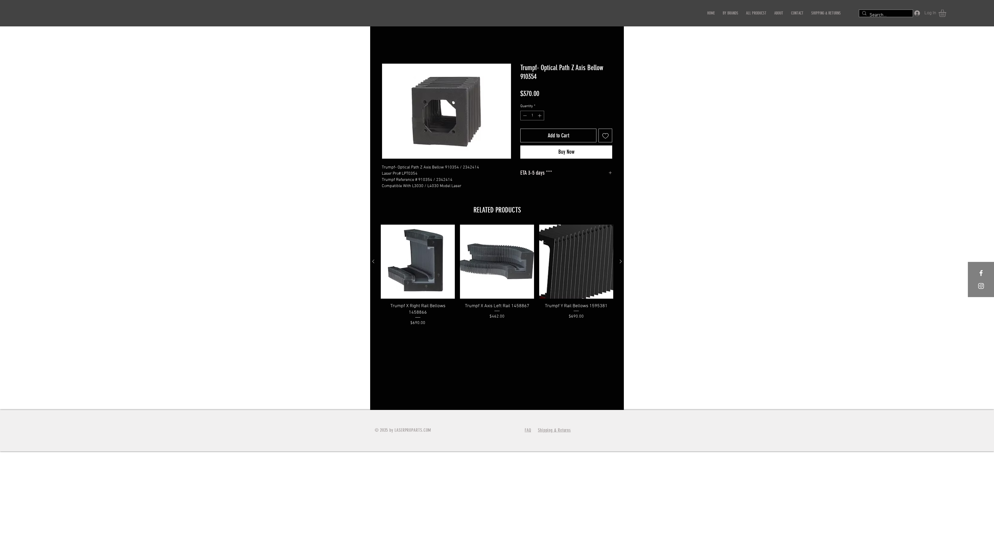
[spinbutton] (532, 115)
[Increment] (540, 115)
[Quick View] (418, 262)
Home (387, 45)
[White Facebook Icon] (981, 273)
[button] (947, 13)
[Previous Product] (373, 261)
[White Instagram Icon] (981, 286)
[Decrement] (524, 115)
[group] (497, 275)
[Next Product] (621, 261)
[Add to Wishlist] (605, 136)
